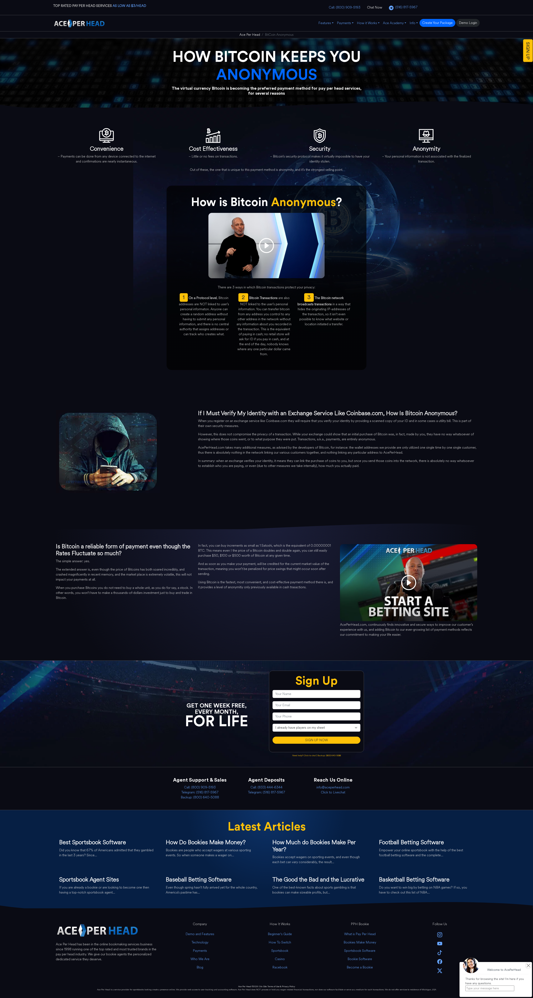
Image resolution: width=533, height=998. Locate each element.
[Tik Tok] (439, 952)
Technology (200, 942)
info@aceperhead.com (333, 787)
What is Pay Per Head (360, 934)
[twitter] (439, 970)
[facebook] (439, 961)
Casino (280, 959)
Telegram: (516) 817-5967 (199, 792)
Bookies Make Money (360, 942)
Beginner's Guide (280, 934)
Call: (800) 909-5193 (344, 7)
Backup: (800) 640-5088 (329, 755)
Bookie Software (359, 959)
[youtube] (439, 943)
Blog (200, 967)
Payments (344, 23)
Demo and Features (200, 934)
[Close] (528, 965)
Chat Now (374, 7)
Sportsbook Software (359, 950)
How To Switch (280, 942)
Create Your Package (437, 22)
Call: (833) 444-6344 (266, 787)
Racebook (280, 967)
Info (412, 23)
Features (324, 23)
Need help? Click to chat (304, 755)
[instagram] (439, 934)
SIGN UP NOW (316, 740)
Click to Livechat (333, 792)
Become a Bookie (360, 967)
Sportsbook (279, 950)
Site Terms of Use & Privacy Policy (279, 986)
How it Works (367, 23)
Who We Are (200, 959)
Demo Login (468, 22)
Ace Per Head (244, 986)
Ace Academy (393, 23)
